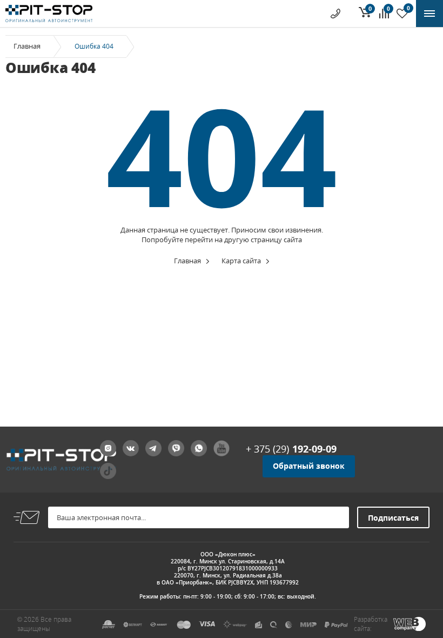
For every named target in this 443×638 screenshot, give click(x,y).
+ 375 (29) (291, 448)
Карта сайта (241, 260)
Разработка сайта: (370, 624)
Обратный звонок (309, 466)
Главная (27, 46)
